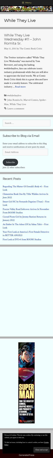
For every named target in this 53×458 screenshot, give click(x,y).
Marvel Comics (31, 99)
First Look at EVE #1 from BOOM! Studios (22, 239)
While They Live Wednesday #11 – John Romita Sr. (22, 39)
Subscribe (10, 162)
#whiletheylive (14, 95)
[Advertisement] (26, 291)
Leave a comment (15, 108)
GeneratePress (26, 455)
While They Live (18, 104)
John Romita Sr (14, 99)
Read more (20, 86)
